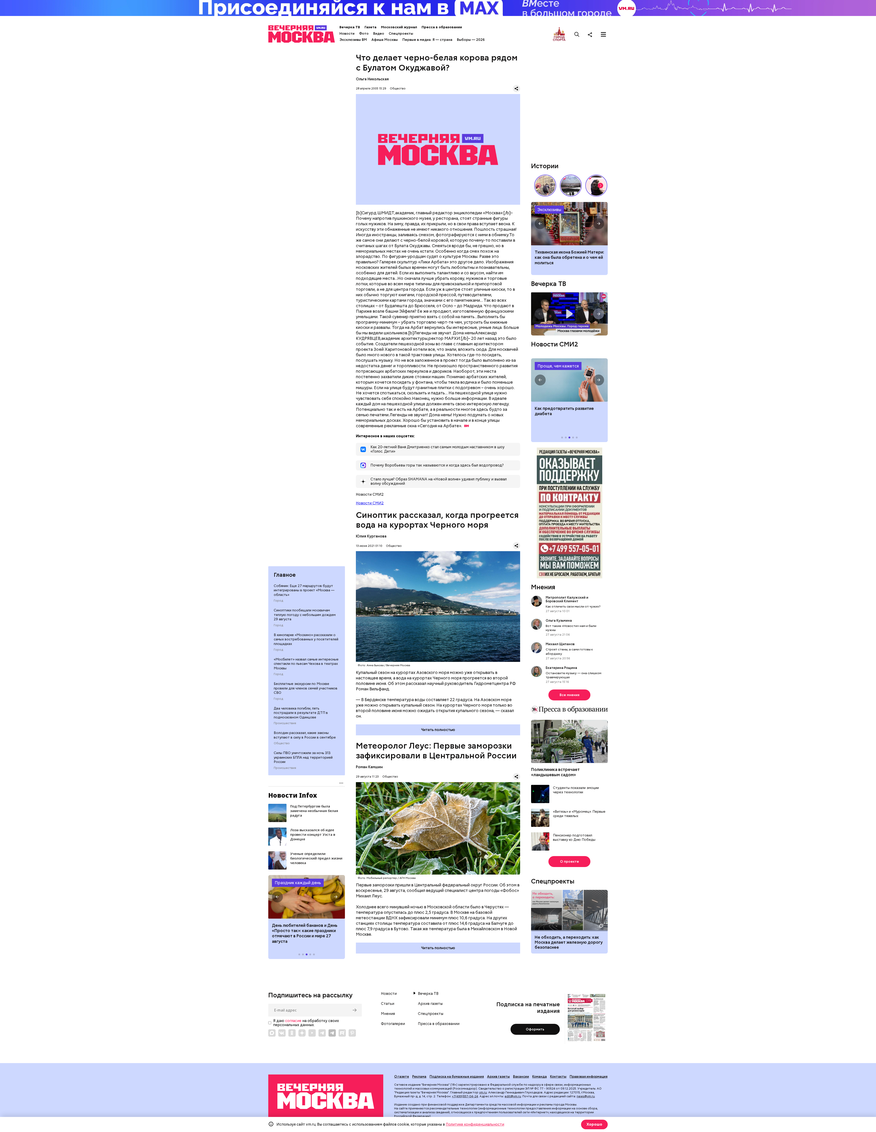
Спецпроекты (401, 33)
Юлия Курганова (371, 536)
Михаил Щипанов (560, 644)
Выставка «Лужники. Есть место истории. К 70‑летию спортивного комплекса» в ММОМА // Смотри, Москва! (545, 186)
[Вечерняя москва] (325, 1096)
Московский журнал (399, 27)
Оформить (535, 1029)
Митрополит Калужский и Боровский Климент (567, 599)
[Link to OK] (292, 1033)
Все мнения (569, 695)
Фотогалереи (393, 1024)
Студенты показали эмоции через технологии (576, 790)
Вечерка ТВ (349, 27)
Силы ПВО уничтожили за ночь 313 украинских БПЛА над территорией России (303, 757)
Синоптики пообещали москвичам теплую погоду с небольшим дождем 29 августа (305, 614)
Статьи (387, 1004)
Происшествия (285, 723)
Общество (282, 743)
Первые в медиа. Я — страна (427, 39)
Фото (364, 33)
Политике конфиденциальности (475, 1124)
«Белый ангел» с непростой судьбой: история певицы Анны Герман (596, 186)
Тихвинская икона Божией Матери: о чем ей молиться (569, 223)
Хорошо (594, 1124)
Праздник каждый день (298, 882)
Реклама (419, 1076)
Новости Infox (292, 795)
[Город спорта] (559, 34)
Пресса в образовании (442, 27)
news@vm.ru (586, 1096)
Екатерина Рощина (561, 668)
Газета (370, 27)
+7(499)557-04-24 (465, 1096)
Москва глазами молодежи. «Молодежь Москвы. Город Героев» (569, 313)
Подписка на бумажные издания (457, 1076)
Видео (378, 33)
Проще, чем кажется (558, 366)
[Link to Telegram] (322, 1033)
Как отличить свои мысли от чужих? (573, 606)
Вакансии (521, 1076)
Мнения (543, 587)
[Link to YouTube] (312, 1033)
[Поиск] (577, 34)
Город (278, 601)
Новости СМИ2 (370, 503)
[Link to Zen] (302, 1033)
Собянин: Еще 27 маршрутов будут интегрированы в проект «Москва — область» (304, 590)
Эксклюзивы (549, 209)
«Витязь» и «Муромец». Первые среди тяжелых (579, 814)
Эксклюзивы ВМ (353, 39)
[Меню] (603, 34)
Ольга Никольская (372, 79)
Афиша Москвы (384, 39)
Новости (347, 33)
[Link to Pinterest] (352, 1033)
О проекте (569, 861)
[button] (277, 896)
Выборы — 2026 (471, 39)
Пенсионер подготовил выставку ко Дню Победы (574, 837)
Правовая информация (588, 1076)
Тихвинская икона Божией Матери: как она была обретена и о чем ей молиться (569, 257)
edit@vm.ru (513, 1096)
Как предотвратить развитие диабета (569, 380)
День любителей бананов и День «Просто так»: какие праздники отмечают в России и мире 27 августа (304, 933)
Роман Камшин (369, 767)
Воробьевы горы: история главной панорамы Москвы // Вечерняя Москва (571, 186)
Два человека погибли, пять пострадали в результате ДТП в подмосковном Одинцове (301, 713)
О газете (401, 1076)
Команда (539, 1076)
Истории (544, 166)
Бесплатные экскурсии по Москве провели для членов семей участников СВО (305, 688)
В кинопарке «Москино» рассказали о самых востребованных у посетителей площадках (306, 639)
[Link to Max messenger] (272, 1033)
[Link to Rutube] (342, 1033)
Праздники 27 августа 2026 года (306, 896)
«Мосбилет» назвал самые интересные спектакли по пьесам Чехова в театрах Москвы (306, 664)
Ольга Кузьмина (559, 620)
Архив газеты (430, 1004)
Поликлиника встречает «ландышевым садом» (555, 772)
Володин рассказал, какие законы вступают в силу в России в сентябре (305, 735)
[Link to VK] (282, 1033)
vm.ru (483, 1092)
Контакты (558, 1076)
